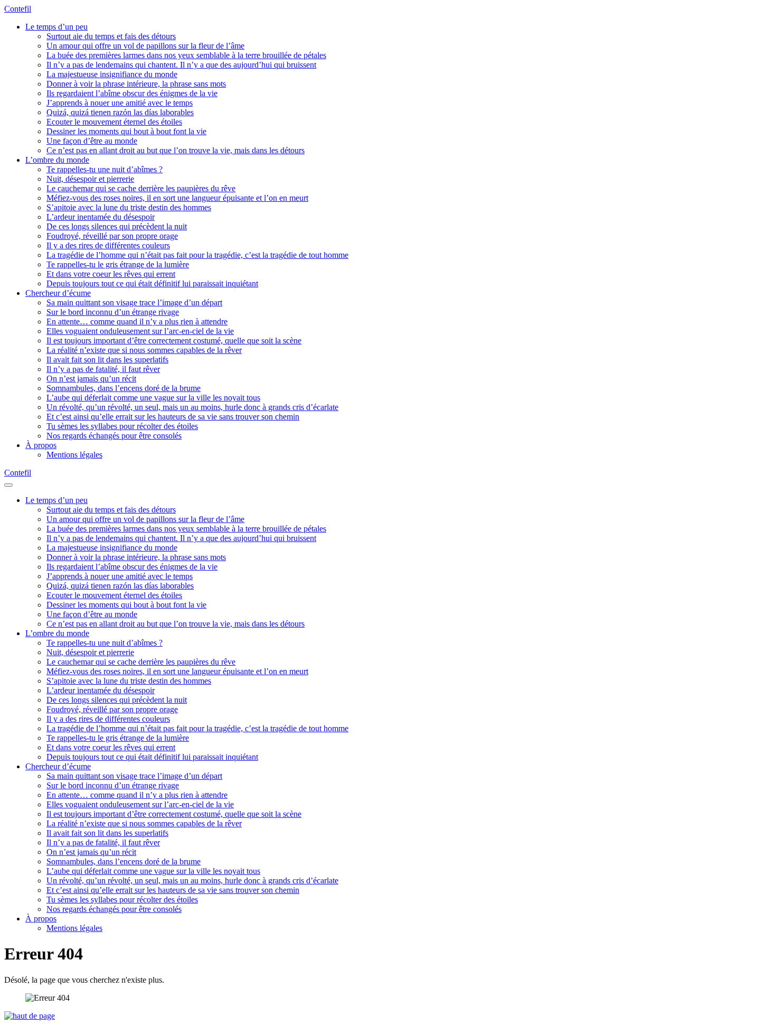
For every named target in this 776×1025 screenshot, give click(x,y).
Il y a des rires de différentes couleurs (108, 245)
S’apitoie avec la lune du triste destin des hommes (128, 207)
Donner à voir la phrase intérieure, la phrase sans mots (136, 83)
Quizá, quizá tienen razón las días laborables (120, 112)
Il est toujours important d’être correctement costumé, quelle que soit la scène (173, 340)
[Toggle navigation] (8, 485)
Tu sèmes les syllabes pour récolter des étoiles (122, 426)
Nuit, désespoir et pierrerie (90, 178)
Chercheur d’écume (58, 292)
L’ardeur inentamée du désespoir (100, 216)
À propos (40, 445)
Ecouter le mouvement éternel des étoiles (114, 121)
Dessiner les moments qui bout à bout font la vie (126, 131)
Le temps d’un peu (56, 26)
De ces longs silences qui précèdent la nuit (116, 226)
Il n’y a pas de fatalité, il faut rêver (103, 369)
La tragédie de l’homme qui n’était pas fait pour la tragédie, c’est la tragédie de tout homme (197, 254)
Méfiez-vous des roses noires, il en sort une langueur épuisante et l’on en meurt (177, 197)
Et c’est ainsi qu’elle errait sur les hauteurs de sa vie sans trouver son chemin (172, 416)
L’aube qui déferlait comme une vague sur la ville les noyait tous (153, 397)
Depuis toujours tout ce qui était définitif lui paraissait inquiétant (152, 283)
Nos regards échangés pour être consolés (114, 435)
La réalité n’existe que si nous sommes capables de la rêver (144, 350)
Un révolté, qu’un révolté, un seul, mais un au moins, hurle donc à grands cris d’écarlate (192, 407)
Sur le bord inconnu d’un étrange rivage (112, 312)
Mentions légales (74, 454)
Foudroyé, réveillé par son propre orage (112, 235)
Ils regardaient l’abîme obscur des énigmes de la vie (131, 93)
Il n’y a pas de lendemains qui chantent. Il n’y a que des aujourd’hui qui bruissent (181, 64)
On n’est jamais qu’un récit (91, 378)
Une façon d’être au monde (91, 140)
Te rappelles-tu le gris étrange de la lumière (117, 264)
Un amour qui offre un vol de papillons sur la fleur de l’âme (145, 45)
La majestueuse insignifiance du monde (111, 74)
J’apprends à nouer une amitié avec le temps (119, 102)
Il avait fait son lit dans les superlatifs (107, 359)
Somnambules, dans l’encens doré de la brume (123, 388)
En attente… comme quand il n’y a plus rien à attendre (137, 321)
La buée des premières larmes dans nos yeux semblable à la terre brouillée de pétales (186, 55)
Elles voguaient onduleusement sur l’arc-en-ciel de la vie (140, 331)
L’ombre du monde (57, 159)
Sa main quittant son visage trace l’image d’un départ (134, 302)
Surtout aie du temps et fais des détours (111, 36)
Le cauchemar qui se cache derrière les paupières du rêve (140, 188)
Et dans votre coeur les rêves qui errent (110, 273)
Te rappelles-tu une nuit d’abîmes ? (104, 169)
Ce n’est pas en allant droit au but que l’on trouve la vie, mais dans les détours (175, 150)
